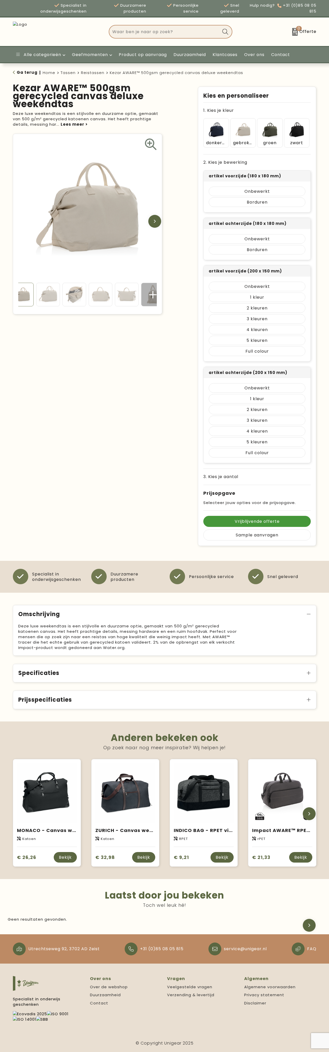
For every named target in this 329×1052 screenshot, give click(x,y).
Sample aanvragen (257, 535)
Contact (99, 1003)
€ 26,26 (26, 857)
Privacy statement (264, 995)
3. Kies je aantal (220, 476)
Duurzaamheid (105, 995)
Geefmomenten (90, 55)
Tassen (68, 72)
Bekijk (65, 857)
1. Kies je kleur (218, 110)
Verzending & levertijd (190, 995)
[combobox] (165, 31)
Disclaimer (255, 1003)
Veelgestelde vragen (189, 987)
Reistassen (92, 72)
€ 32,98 (105, 857)
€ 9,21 (181, 857)
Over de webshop (109, 987)
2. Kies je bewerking (225, 162)
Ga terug (27, 72)
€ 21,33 (261, 857)
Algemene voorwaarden (270, 987)
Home (49, 72)
